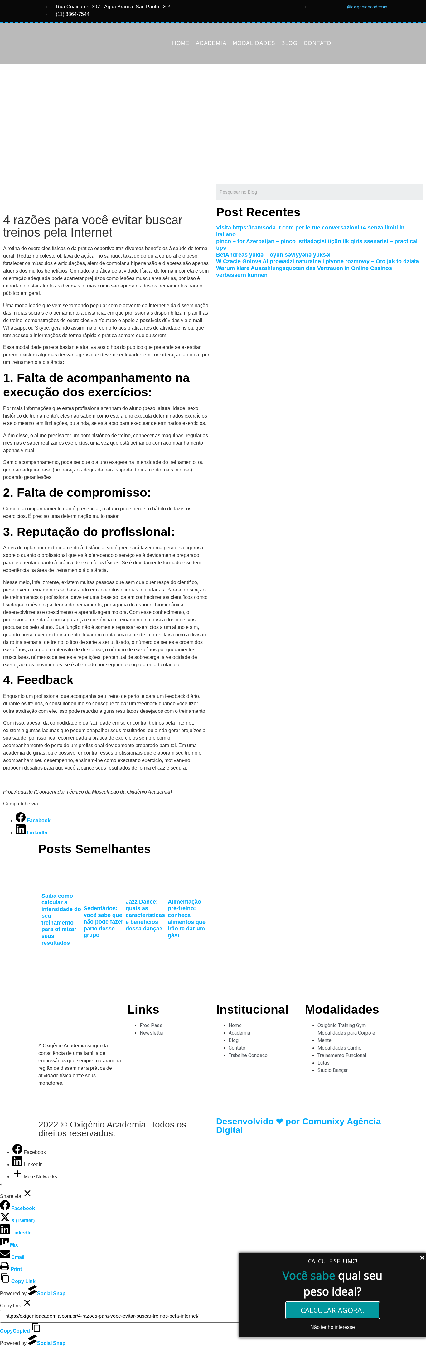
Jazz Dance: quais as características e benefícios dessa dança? (145, 915)
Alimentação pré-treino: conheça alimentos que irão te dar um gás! (187, 919)
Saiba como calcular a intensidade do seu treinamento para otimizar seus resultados (61, 919)
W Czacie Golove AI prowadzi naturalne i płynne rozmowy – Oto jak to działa (317, 261)
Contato (318, 43)
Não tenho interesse (332, 1327)
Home (181, 43)
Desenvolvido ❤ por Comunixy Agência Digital (298, 1126)
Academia (211, 43)
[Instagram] (46, 1101)
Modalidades (254, 43)
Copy (15, 1331)
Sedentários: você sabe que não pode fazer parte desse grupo (103, 921)
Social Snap (51, 1293)
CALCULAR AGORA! (332, 1310)
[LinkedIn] (18, 1164)
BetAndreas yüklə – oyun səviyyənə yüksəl (273, 255)
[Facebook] (18, 1152)
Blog (289, 43)
